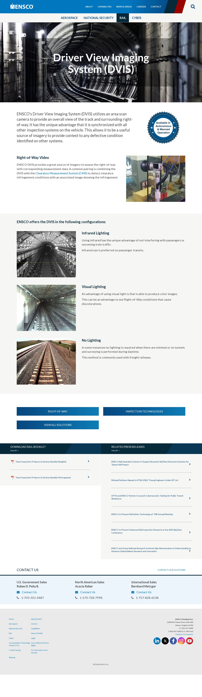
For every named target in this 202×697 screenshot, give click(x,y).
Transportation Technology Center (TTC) (19, 644)
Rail (122, 18)
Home (11, 619)
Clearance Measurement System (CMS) (61, 173)
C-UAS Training (15, 650)
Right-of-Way (58, 411)
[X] (165, 640)
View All (13, 450)
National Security (99, 18)
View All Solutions (57, 424)
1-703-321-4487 (32, 597)
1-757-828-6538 (147, 597)
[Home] (34, 6)
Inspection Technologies (144, 411)
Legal (33, 638)
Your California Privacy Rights (40, 644)
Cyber (136, 18)
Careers (141, 6)
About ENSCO (36, 619)
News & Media (124, 6)
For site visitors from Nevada (39, 651)
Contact (156, 6)
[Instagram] (181, 640)
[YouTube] (189, 640)
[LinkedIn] (157, 640)
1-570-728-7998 (91, 597)
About (89, 6)
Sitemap (12, 657)
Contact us (164, 570)
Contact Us (29, 592)
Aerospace (69, 18)
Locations (179, 570)
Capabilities (104, 6)
